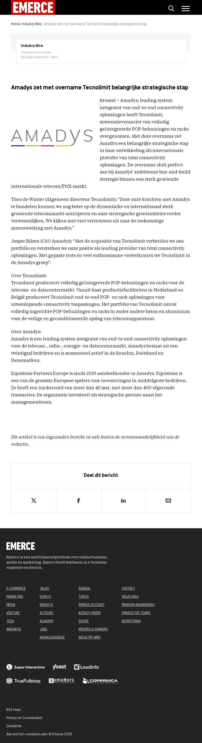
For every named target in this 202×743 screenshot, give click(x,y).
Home (15, 24)
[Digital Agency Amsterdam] (25, 667)
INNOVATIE (13, 629)
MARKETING (14, 597)
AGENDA (84, 589)
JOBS (43, 629)
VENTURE (13, 613)
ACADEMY (46, 621)
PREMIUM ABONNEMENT (138, 605)
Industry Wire (31, 24)
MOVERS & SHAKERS (93, 629)
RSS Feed (13, 710)
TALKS (44, 589)
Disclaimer (14, 726)
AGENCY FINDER (90, 613)
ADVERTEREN (131, 621)
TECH (10, 621)
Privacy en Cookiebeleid (24, 718)
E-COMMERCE (16, 589)
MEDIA (10, 605)
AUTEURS (46, 613)
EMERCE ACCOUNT (92, 605)
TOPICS (84, 597)
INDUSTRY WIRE (90, 638)
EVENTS (45, 597)
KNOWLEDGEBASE (52, 638)
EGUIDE (84, 621)
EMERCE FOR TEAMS (136, 613)
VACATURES (130, 597)
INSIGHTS (46, 605)
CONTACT (128, 589)
